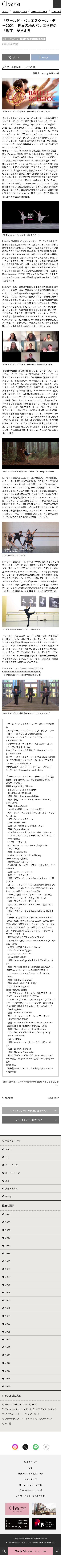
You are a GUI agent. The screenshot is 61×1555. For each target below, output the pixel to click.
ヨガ (34, 1404)
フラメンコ (28, 1418)
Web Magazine (20, 11)
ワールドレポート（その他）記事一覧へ (29, 1110)
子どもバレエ (21, 1404)
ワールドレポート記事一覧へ (29, 1119)
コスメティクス (45, 1418)
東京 (7, 1180)
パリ (7, 1157)
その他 (8, 1196)
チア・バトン (34, 1413)
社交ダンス (41, 1409)
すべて (8, 1149)
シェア (45, 57)
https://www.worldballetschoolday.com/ (21, 671)
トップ (5, 11)
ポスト (16, 57)
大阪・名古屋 (11, 1188)
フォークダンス (12, 1418)
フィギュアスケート (14, 1413)
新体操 (53, 1409)
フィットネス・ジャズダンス (18, 1409)
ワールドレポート (39, 11)
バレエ (8, 1404)
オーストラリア (12, 1172)
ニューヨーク (11, 1165)
